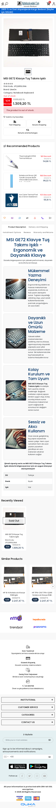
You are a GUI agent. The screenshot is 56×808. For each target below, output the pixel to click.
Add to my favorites (14, 117)
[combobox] (6, 757)
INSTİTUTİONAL (28, 699)
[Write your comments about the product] (20, 218)
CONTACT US (28, 722)
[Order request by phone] (43, 218)
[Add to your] (28, 218)
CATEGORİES (28, 714)
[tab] (17, 227)
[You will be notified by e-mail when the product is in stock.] (35, 218)
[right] (53, 586)
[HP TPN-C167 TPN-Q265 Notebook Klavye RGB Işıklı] (42, 577)
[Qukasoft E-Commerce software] (28, 805)
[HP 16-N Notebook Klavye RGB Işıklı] (14, 577)
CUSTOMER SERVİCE (28, 707)
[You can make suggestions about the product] (50, 218)
